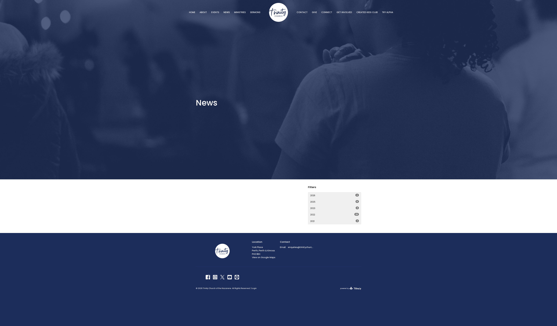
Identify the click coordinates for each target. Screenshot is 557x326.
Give (314, 12)
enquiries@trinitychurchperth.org (301, 247)
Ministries (240, 12)
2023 (334, 208)
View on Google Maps (263, 257)
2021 (334, 221)
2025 (334, 201)
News (227, 12)
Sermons (255, 12)
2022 (334, 214)
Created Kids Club (367, 12)
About (203, 12)
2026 (334, 195)
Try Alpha (387, 12)
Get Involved (344, 12)
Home (192, 12)
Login (254, 288)
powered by (349, 290)
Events (215, 12)
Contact (302, 12)
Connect (326, 12)
